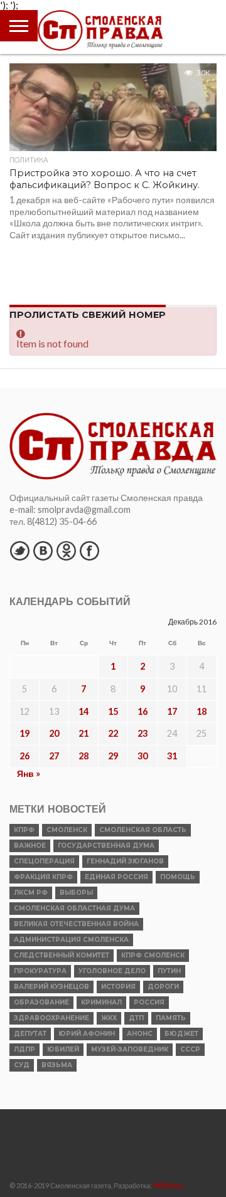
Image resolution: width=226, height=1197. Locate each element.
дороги (163, 987)
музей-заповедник (129, 1049)
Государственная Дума (106, 845)
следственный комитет (61, 955)
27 (54, 756)
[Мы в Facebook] (89, 550)
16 (142, 711)
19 (24, 733)
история (118, 987)
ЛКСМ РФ (31, 893)
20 (54, 733)
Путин (169, 971)
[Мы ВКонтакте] (43, 550)
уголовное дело (112, 971)
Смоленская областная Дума (74, 908)
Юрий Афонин (86, 1034)
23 (142, 733)
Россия (149, 1002)
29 (113, 756)
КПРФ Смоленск (153, 955)
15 (113, 711)
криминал (101, 1002)
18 (201, 711)
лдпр (24, 1049)
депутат (30, 1034)
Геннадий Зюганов (125, 861)
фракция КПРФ (43, 877)
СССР (190, 1049)
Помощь (177, 877)
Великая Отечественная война (76, 924)
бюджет (181, 1034)
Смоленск (66, 830)
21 (83, 733)
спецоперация (44, 861)
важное (30, 845)
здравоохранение (51, 1018)
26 (24, 756)
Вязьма (56, 1065)
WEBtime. (169, 1185)
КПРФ (24, 830)
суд (22, 1065)
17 (172, 711)
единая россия (116, 877)
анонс (140, 1034)
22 (113, 733)
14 (83, 711)
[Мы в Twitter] (19, 550)
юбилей (63, 1049)
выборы (76, 893)
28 (83, 756)
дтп (136, 1018)
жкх (109, 1018)
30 (142, 756)
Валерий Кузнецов (51, 987)
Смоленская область (142, 830)
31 (172, 756)
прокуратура (40, 971)
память (171, 1018)
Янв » (28, 773)
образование (41, 1002)
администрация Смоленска (71, 940)
